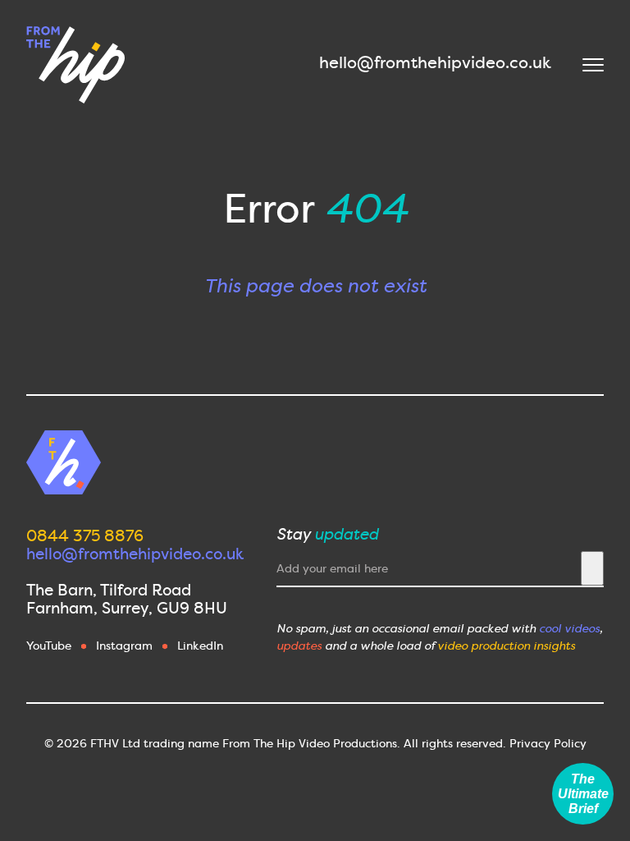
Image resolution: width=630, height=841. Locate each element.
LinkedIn (200, 645)
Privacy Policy (548, 743)
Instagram (124, 645)
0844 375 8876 (85, 536)
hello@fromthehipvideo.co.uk (435, 62)
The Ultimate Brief (583, 794)
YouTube (48, 645)
